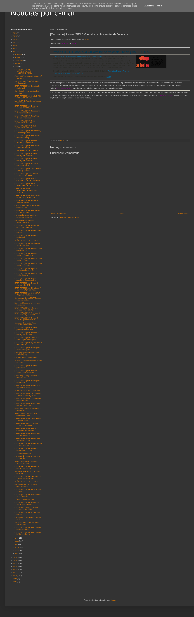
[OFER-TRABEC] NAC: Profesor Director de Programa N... (26, 142)
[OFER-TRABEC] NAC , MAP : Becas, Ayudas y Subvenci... (28, 169)
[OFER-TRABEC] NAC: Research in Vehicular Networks (27, 201)
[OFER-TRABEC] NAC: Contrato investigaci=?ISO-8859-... (26, 155)
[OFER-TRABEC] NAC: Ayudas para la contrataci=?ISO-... (28, 344)
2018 (15, 48)
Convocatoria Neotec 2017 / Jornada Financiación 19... (28, 299)
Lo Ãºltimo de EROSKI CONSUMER (27, 151)
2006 (15, 582)
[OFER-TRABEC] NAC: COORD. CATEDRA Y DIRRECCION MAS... (28, 179)
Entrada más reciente (58, 214)
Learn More (149, 6)
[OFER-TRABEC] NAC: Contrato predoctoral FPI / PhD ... (26, 449)
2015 (15, 560)
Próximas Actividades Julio (24, 499)
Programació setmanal (23, 453)
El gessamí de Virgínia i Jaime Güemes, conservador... (25, 324)
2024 (15, 39)
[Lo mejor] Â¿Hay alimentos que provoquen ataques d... (26, 216)
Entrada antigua (183, 214)
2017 (15, 52)
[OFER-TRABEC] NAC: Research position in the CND (26, 284)
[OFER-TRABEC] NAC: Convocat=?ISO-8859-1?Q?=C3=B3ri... (27, 314)
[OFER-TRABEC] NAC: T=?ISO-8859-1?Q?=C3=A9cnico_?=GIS (28, 394)
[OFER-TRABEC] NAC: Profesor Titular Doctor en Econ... (28, 259)
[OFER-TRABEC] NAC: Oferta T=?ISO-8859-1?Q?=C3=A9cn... (28, 97)
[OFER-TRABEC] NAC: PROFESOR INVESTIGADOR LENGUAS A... (27, 184)
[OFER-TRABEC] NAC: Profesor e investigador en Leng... (27, 334)
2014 (15, 563)
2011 (15, 573)
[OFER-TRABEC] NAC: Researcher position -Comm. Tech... (27, 404)
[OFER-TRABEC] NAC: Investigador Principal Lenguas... (27, 348)
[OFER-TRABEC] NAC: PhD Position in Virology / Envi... (28, 533)
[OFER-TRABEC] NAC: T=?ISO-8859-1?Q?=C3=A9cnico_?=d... (28, 477)
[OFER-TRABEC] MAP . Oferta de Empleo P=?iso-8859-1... (26, 424)
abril (16, 544)
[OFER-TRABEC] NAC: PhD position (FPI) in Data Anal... (28, 211)
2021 (15, 42)
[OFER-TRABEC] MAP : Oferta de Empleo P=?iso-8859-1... (26, 174)
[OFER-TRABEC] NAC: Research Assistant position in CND (26, 319)
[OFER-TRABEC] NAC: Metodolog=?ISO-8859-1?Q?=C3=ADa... (28, 289)
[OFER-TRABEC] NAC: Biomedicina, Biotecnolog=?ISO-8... (28, 132)
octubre (18, 57)
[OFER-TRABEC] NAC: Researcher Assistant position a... (27, 434)
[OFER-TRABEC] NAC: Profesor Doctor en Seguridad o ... (26, 254)
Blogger (113, 600)
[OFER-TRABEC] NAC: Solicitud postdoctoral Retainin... (26, 127)
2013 (15, 566)
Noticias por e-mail (43, 12)
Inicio (122, 214)
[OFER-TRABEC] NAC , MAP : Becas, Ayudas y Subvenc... (28, 419)
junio (17, 538)
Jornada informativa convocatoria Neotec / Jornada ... (26, 462)
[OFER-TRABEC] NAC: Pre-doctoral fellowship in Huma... (27, 439)
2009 (15, 579)
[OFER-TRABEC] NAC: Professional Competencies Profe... (27, 112)
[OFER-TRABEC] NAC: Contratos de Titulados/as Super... (28, 386)
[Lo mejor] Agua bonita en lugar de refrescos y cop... (27, 353)
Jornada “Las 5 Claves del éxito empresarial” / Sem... (26, 414)
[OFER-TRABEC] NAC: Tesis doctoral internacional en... (28, 399)
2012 (15, 570)
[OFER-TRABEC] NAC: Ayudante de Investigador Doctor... (27, 244)
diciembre (18, 54)
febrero (17, 550)
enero (17, 553)
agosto (17, 63)
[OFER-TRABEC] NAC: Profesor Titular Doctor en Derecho (28, 264)
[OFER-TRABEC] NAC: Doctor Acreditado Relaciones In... (25, 279)
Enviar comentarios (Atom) (69, 217)
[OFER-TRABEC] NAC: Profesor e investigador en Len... (27, 467)
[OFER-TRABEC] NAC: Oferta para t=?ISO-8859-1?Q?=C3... (28, 444)
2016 (15, 557)
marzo (17, 547)
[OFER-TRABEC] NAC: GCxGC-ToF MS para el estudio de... (27, 294)
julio (16, 67)
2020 (15, 45)
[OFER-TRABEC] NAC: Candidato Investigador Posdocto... (27, 503)
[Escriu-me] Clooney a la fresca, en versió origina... (27, 377)
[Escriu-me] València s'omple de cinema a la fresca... (26, 485)
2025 (15, 36)
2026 (15, 33)
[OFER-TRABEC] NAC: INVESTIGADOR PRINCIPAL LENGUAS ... (26, 190)
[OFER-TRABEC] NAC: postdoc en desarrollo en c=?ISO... (27, 226)
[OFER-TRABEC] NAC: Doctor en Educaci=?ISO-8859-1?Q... (26, 107)
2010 (15, 576)
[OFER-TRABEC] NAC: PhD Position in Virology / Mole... (28, 528)
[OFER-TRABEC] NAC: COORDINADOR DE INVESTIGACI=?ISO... (23, 71)
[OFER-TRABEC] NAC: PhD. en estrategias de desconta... (26, 429)
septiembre (19, 60)
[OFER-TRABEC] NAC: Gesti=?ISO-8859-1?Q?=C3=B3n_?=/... (27, 196)
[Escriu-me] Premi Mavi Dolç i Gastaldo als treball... (25, 221)
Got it (159, 6)
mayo (17, 541)
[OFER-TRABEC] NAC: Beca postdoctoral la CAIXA (25, 122)
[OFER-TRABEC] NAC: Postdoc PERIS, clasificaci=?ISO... (26, 372)
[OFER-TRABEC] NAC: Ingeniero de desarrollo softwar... (27, 165)
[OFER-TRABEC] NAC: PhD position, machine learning (28, 137)
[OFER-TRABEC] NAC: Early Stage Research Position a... (27, 117)
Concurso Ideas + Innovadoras (26, 358)
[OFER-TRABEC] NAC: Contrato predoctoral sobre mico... (26, 329)
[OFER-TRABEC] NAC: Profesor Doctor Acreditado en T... (26, 269)
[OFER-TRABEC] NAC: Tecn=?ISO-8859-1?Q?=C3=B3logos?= (27, 339)
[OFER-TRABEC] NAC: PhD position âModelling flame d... (28, 147)
